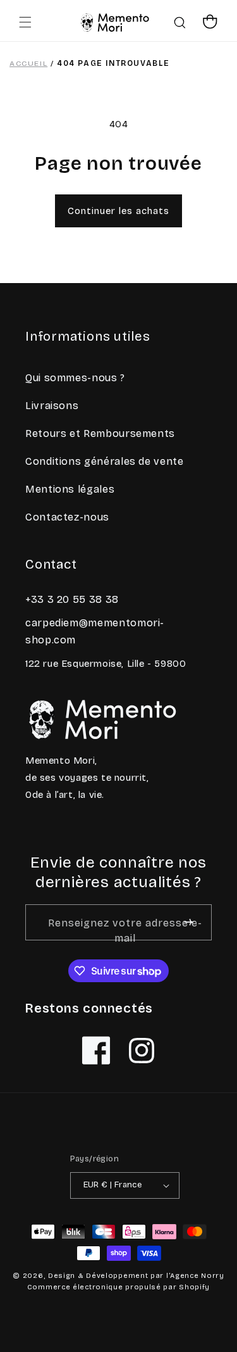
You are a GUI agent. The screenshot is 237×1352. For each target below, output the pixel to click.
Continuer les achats (118, 211)
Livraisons (51, 406)
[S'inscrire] (188, 922)
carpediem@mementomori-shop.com (94, 631)
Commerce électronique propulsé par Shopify (118, 1287)
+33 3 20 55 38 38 (72, 599)
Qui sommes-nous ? (75, 378)
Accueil (28, 63)
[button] (25, 22)
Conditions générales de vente (104, 461)
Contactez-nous (67, 517)
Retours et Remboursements (100, 433)
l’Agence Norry (195, 1276)
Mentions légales (69, 489)
